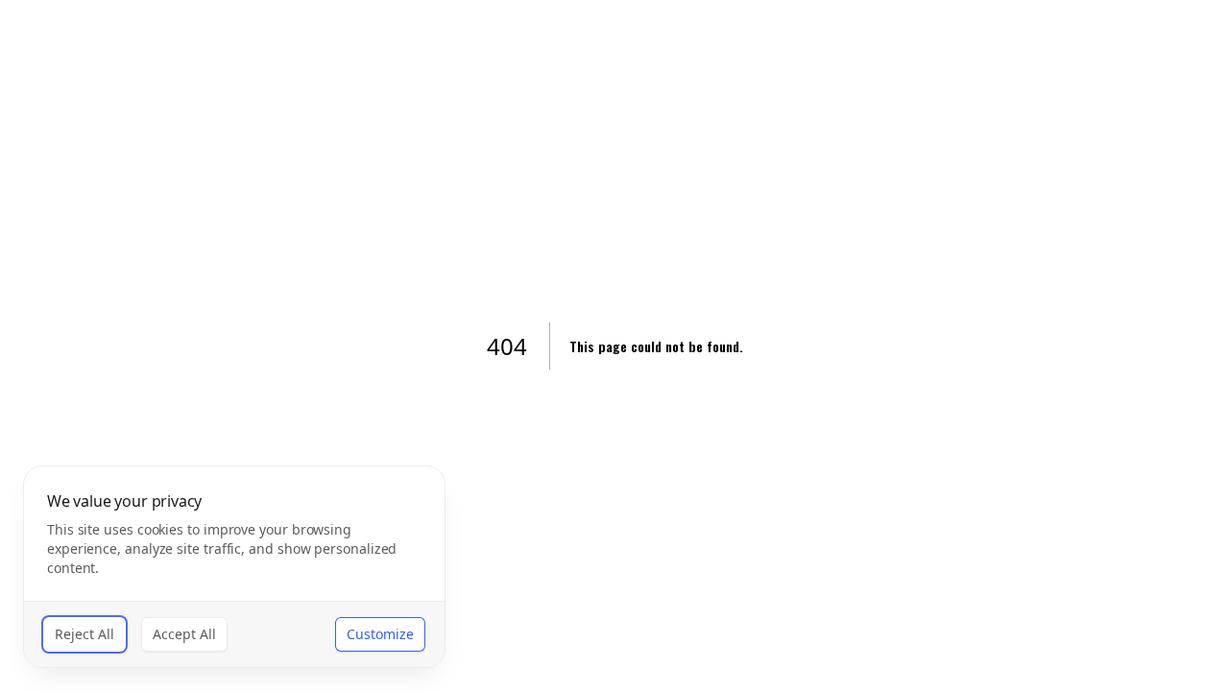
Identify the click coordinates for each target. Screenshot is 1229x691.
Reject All (84, 634)
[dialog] (234, 566)
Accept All (184, 634)
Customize (380, 634)
